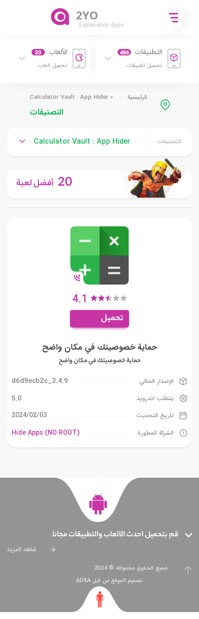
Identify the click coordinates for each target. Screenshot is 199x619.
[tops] (99, 184)
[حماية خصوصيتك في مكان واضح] (99, 255)
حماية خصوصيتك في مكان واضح (99, 347)
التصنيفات (169, 141)
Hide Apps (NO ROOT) (46, 433)
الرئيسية (137, 97)
